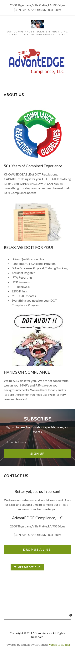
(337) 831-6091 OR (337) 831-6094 (37, 534)
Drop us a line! (37, 549)
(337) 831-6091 (24, 10)
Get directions (29, 567)
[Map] (37, 590)
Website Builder (59, 644)
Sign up (37, 453)
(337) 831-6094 (50, 10)
